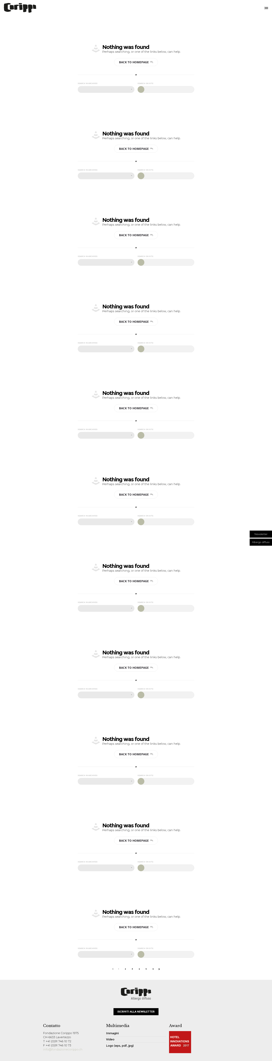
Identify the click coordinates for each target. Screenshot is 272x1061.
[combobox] (106, 89)
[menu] (265, 8)
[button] (261, 534)
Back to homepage (134, 62)
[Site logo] (20, 8)
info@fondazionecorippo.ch (62, 1049)
